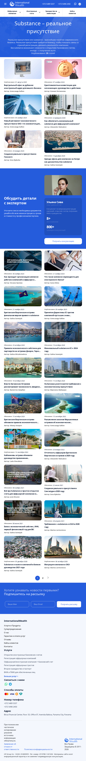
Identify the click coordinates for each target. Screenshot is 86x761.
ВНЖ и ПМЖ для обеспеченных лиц (19, 672)
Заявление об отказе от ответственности (11, 747)
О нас (6, 632)
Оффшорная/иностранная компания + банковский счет (28, 662)
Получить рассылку (69, 604)
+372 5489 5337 (48, 4)
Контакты (8, 646)
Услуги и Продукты (12, 625)
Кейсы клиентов (72, 12)
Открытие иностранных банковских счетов (23, 655)
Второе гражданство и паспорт (17, 669)
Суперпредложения (12, 629)
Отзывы (7, 639)
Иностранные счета (32, 12)
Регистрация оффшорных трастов (19, 665)
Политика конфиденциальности (38, 749)
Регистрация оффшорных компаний (20, 658)
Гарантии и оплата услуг (14, 636)
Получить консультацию (63, 241)
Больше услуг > (11, 676)
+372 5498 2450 (64, 4)
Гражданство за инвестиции (51, 12)
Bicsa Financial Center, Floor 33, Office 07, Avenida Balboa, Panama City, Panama (37, 714)
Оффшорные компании (12, 12)
